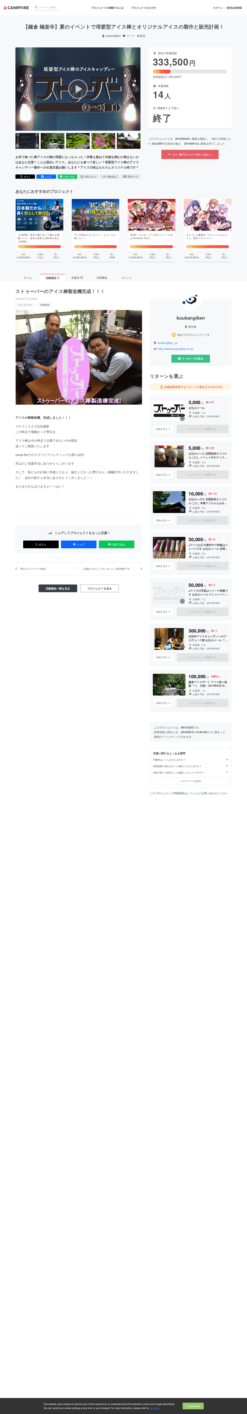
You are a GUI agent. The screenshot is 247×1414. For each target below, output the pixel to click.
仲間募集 (101, 278)
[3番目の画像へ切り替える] (78, 141)
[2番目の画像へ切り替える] (52, 141)
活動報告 (52, 278)
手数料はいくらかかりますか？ (169, 759)
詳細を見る (161, 428)
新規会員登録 (234, 7)
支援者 (77, 278)
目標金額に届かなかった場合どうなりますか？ (177, 766)
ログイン (218, 7)
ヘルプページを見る (190, 780)
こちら (192, 793)
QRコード (133, 176)
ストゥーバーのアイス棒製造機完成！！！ (60, 291)
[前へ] (20, 89)
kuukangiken (113, 36)
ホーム (28, 278)
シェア (48, 176)
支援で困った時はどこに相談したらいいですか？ (178, 772)
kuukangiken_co (168, 343)
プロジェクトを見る (99, 588)
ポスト (27, 176)
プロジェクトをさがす (143, 7)
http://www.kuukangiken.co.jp (175, 349)
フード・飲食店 (135, 36)
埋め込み (111, 176)
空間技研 (44, 304)
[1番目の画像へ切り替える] (27, 141)
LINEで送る (69, 176)
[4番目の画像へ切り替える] (103, 141)
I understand (193, 1406)
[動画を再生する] (78, 89)
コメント (126, 278)
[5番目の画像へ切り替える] (128, 141)
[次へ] (136, 89)
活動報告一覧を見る (58, 588)
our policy (154, 1408)
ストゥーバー (25, 304)
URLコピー (90, 176)
